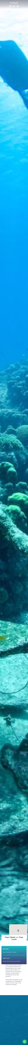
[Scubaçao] (14, 2)
